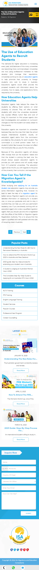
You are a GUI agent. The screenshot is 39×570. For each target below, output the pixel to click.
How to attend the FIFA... (21, 394)
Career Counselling (10, 318)
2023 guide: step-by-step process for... (20, 429)
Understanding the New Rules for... (20, 359)
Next (25, 232)
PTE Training (7, 295)
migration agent (29, 193)
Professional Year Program (12, 313)
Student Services (9, 304)
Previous (16, 232)
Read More (21, 370)
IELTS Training (8, 291)
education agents (31, 77)
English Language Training (12, 300)
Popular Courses (9, 309)
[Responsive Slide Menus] (16, 3)
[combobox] (5, 468)
